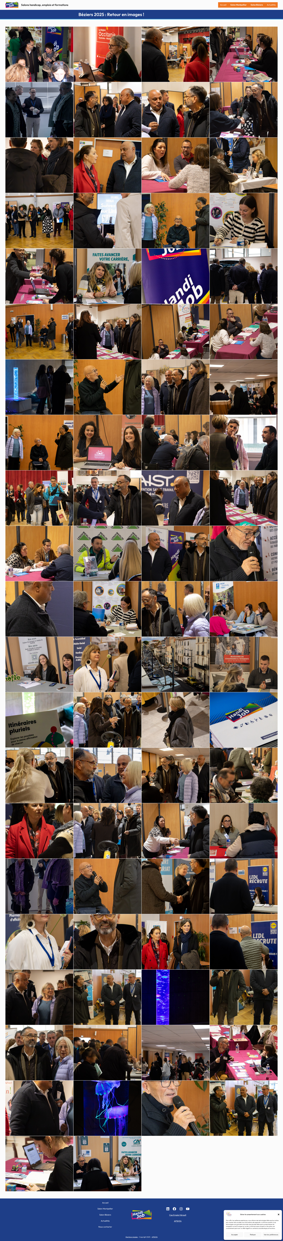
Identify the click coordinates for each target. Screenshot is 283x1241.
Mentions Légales (132, 1237)
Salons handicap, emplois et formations (44, 5)
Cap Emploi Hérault (177, 1215)
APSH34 (178, 1221)
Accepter (234, 1235)
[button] (278, 1214)
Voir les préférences (271, 1235)
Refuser (253, 1235)
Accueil (105, 1202)
